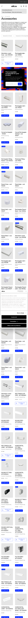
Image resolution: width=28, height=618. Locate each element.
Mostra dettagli (20, 312)
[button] (17, 79)
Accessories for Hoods (7, 35)
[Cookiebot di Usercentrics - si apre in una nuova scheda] (17, 291)
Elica (2, 16)
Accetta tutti (14, 317)
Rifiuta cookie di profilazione (14, 325)
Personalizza (13, 321)
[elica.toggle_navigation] (2, 6)
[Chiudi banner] (26, 291)
